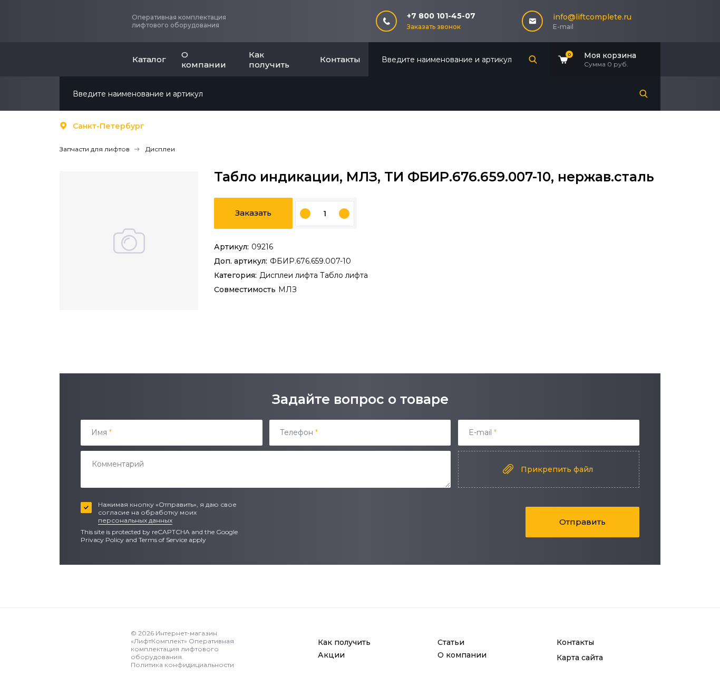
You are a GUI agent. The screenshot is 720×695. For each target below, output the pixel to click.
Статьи (450, 642)
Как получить (269, 60)
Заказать (253, 213)
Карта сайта (580, 657)
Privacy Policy (102, 540)
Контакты (340, 59)
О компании (203, 60)
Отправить (582, 522)
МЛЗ (287, 289)
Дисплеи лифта (289, 275)
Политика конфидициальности (182, 665)
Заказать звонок (434, 27)
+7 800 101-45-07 (441, 16)
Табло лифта (344, 275)
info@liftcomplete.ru (592, 17)
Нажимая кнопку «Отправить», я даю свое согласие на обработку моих (167, 512)
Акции (331, 655)
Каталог (149, 59)
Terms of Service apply (172, 540)
